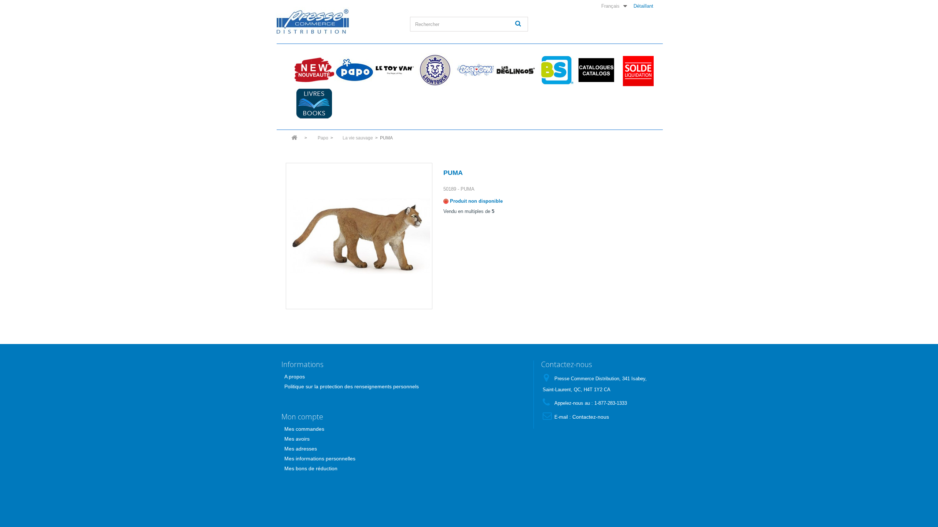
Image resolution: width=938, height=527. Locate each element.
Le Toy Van (394, 70)
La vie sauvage (358, 138)
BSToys (556, 70)
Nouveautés (314, 70)
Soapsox (475, 70)
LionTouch (435, 70)
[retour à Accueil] (294, 140)
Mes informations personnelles (319, 458)
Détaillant (643, 5)
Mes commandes (304, 429)
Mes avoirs (297, 439)
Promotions (636, 70)
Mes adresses (300, 449)
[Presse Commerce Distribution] (337, 20)
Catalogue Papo (596, 70)
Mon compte (302, 417)
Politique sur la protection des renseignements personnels (351, 386)
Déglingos (515, 70)
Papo (354, 70)
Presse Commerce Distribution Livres (314, 103)
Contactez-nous (590, 417)
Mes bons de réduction (310, 468)
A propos (294, 377)
